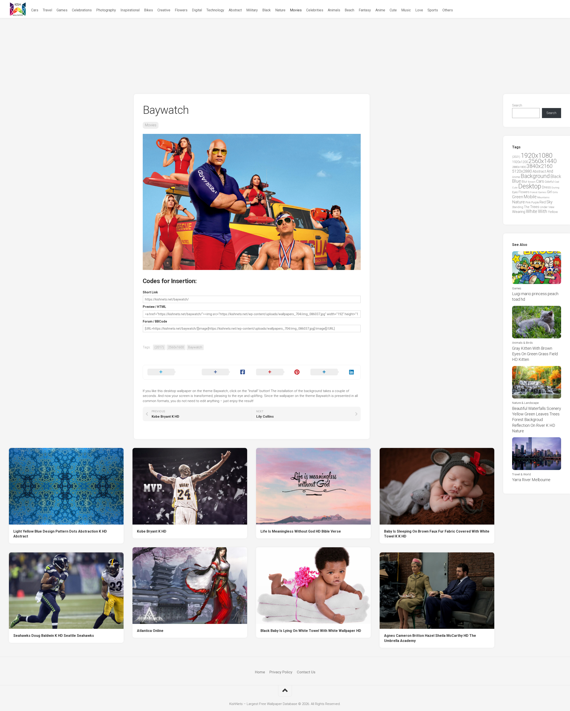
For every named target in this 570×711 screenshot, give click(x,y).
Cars (34, 10)
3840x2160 (539, 166)
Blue (516, 181)
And (550, 171)
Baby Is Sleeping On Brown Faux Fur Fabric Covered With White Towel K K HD (436, 534)
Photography (106, 10)
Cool (556, 181)
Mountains (543, 197)
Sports (433, 10)
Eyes (515, 192)
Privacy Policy (280, 672)
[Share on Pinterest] (279, 372)
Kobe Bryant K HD (151, 531)
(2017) (159, 347)
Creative (163, 10)
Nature (280, 10)
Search (517, 105)
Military (252, 10)
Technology (215, 10)
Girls (555, 192)
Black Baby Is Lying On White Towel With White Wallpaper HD (311, 631)
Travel (47, 10)
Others (447, 10)
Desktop (529, 186)
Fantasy (365, 10)
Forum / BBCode (155, 321)
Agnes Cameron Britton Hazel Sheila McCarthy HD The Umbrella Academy (430, 638)
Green (517, 196)
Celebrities (314, 10)
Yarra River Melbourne (531, 479)
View (551, 207)
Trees (534, 206)
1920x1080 (536, 155)
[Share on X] (170, 372)
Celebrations (82, 10)
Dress (546, 187)
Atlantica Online (150, 631)
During (555, 187)
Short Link (150, 292)
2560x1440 (542, 161)
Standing (517, 207)
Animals (334, 10)
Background (535, 176)
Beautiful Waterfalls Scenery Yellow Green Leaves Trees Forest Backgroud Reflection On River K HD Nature (536, 419)
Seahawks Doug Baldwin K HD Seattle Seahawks (53, 635)
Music (406, 10)
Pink (528, 202)
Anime (380, 10)
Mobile (530, 196)
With (542, 211)
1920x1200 (520, 162)
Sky (549, 202)
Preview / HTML (154, 307)
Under (544, 207)
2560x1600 (176, 347)
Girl (549, 192)
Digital (197, 10)
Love (419, 10)
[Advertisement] (285, 51)
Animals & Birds (522, 342)
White (531, 211)
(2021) (516, 156)
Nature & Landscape (525, 403)
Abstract (235, 10)
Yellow (553, 212)
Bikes (148, 10)
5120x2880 (522, 171)
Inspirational (130, 10)
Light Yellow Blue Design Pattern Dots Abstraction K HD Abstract (60, 534)
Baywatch (195, 347)
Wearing (518, 212)
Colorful (549, 181)
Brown (531, 181)
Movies (296, 10)
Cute (393, 10)
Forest (533, 192)
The (526, 207)
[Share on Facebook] (224, 372)
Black (266, 10)
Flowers (181, 10)
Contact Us (306, 672)
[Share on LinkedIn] (333, 372)
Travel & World (521, 474)
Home (260, 672)
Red (542, 202)
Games (62, 10)
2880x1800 (519, 167)
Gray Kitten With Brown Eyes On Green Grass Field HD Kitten (535, 354)
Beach (349, 10)
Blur (524, 181)
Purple (535, 202)
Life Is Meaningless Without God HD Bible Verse (301, 531)
